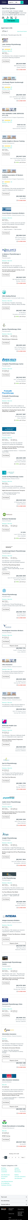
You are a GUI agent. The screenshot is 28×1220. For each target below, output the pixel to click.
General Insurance (17, 215)
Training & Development (8, 143)
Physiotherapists (6, 46)
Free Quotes (11, 20)
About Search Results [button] (22, 31)
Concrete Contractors (20, 1176)
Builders (17, 1174)
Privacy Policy (21, 1209)
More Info (10, 51)
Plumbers (3, 1168)
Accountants (4, 1176)
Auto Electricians (5, 1174)
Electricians (4, 1170)
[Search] (21, 2)
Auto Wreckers (18, 1178)
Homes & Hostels (6, 520)
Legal (10, 1217)
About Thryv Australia (11, 1209)
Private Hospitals (6, 727)
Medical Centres (15, 478)
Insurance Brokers (6, 215)
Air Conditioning (5, 1183)
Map (5, 31)
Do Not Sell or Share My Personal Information (21, 1214)
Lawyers (17, 1168)
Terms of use (11, 1213)
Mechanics (17, 1170)
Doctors (3, 1178)
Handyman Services (6, 1185)
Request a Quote (14, 645)
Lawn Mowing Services (7, 1181)
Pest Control (18, 1171)
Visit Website (6, 61)
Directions (4, 51)
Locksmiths (4, 1171)
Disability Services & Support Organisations (13, 117)
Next (23, 1157)
